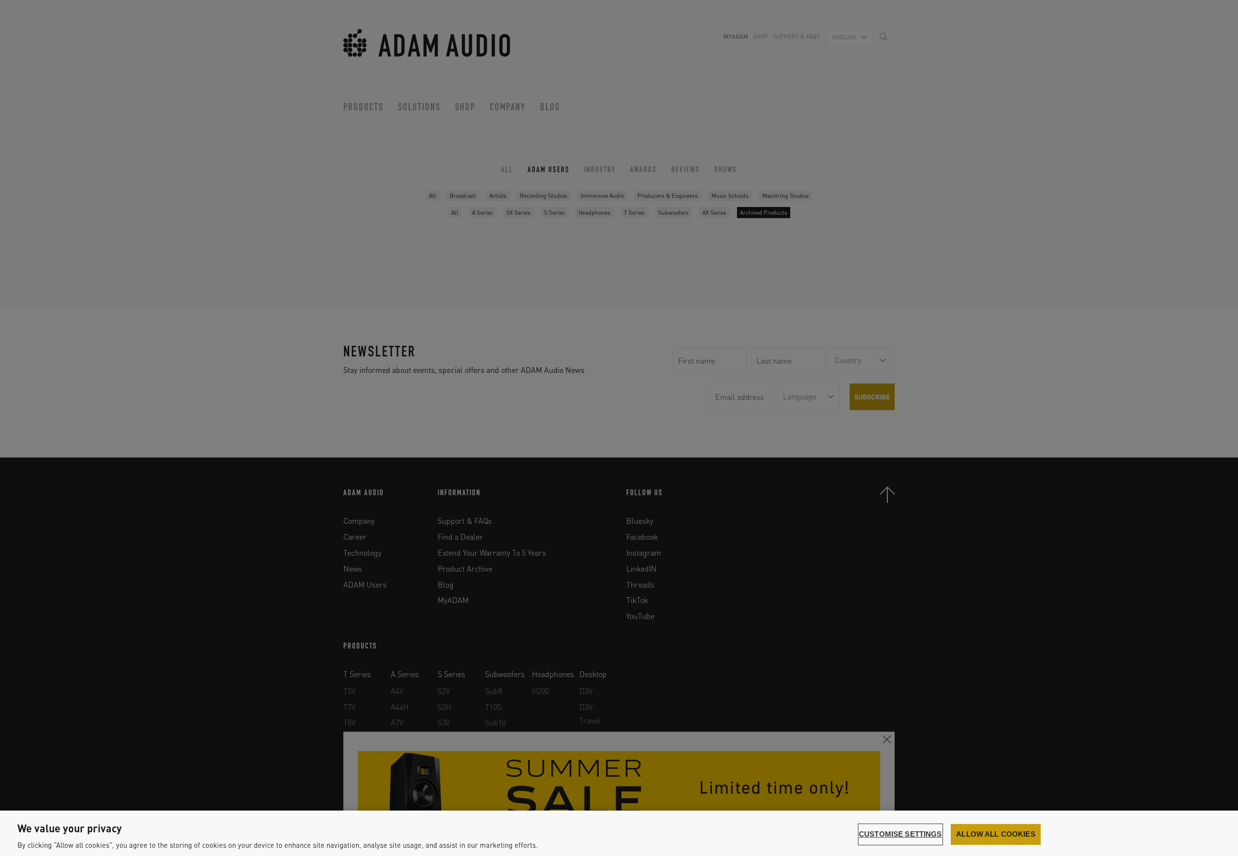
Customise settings (900, 834)
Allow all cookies (995, 834)
